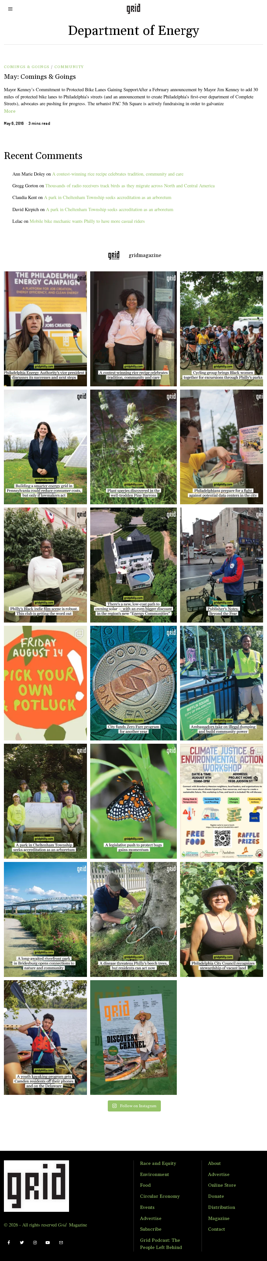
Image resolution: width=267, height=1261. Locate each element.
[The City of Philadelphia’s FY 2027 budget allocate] (133, 683)
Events (147, 1208)
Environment (154, 1175)
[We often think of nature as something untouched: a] (133, 1037)
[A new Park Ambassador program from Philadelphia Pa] (223, 683)
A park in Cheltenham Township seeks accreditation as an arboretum (107, 197)
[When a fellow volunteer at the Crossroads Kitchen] (133, 328)
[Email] (61, 1243)
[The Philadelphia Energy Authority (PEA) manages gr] (44, 328)
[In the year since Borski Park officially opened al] (44, 919)
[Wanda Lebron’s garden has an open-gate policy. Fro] (223, 919)
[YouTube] (48, 1243)
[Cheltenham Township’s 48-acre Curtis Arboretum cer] (44, 801)
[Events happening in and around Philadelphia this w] (44, 683)
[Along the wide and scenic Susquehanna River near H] (44, 447)
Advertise (151, 1219)
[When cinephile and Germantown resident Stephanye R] (44, 565)
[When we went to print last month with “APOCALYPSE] (223, 565)
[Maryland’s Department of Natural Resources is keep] (133, 801)
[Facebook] (9, 1243)
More (10, 111)
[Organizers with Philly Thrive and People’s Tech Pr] (223, 447)
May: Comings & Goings (40, 77)
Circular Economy (160, 1196)
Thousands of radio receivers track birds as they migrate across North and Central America (130, 185)
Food (145, 1185)
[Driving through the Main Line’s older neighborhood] (133, 919)
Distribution (221, 1208)
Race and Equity (158, 1164)
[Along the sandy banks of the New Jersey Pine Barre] (133, 447)
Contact (216, 1229)
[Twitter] (22, 1243)
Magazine (219, 1219)
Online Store (222, 1185)
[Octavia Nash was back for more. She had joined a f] (44, 1037)
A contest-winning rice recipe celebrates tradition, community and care (117, 174)
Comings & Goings (26, 66)
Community (69, 66)
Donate (216, 1196)
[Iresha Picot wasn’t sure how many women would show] (223, 328)
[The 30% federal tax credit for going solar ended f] (133, 565)
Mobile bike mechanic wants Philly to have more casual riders (87, 221)
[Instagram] (35, 1243)
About (214, 1164)
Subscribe (151, 1229)
